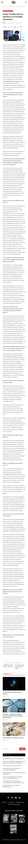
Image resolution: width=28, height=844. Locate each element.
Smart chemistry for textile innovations (13, 738)
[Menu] (2, 2)
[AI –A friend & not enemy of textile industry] (14, 683)
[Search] (26, 2)
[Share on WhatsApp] (18, 27)
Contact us (12, 802)
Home (2, 6)
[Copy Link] (21, 27)
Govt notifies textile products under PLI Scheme (19, 666)
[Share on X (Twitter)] (12, 27)
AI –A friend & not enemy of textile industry (12, 693)
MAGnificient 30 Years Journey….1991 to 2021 (8, 666)
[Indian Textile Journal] (14, 2)
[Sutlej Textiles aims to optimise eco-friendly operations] (14, 41)
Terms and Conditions (14, 804)
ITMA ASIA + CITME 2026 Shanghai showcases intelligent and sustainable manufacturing (13, 716)
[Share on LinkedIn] (15, 27)
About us (4, 802)
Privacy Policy (20, 802)
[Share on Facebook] (9, 27)
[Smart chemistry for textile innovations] (14, 729)
